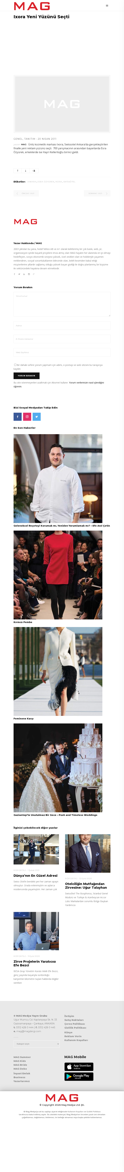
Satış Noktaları (74, 1020)
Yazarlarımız (22, 1081)
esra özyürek (46, 181)
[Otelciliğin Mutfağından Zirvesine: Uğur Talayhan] (87, 853)
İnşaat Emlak (22, 1073)
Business (19, 1077)
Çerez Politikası (74, 1023)
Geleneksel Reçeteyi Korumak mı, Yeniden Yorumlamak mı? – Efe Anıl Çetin (62, 525)
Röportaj (20, 870)
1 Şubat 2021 (33, 870)
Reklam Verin (73, 1036)
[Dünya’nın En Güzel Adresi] (36, 849)
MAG (23, 144)
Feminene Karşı (24, 718)
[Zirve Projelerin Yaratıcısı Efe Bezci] (36, 931)
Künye (68, 1032)
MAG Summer (22, 1057)
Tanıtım (29, 138)
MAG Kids (20, 1061)
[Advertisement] (62, 45)
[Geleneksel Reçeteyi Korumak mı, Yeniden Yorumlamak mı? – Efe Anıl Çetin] (58, 478)
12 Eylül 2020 (85, 878)
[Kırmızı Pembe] (58, 575)
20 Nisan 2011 (47, 138)
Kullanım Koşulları (76, 1040)
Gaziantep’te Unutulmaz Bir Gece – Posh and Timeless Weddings (55, 815)
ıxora (58, 181)
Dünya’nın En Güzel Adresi (35, 876)
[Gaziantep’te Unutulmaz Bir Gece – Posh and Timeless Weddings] (58, 767)
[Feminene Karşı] (58, 671)
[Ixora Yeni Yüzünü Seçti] (62, 221)
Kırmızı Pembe (23, 622)
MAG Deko (20, 1068)
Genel (18, 138)
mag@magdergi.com (28, 1031)
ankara (31, 181)
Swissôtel (69, 181)
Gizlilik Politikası (75, 1027)
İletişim (69, 1016)
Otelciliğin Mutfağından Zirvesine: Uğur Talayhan (86, 885)
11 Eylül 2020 (34, 956)
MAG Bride (20, 1064)
